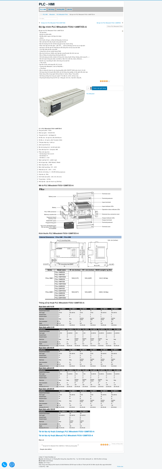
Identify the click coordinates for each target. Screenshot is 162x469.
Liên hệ (69, 9)
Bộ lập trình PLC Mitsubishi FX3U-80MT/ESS (53, 23)
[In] (122, 31)
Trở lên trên (120, 466)
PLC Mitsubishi (90, 93)
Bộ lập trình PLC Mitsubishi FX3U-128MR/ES (109, 23)
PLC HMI (43, 9)
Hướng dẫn (60, 9)
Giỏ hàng (51, 9)
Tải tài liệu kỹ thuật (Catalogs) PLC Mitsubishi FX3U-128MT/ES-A (66, 431)
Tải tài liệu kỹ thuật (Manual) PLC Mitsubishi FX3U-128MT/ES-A (66, 435)
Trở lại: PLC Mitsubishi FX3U (114, 26)
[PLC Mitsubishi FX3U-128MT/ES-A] (62, 103)
